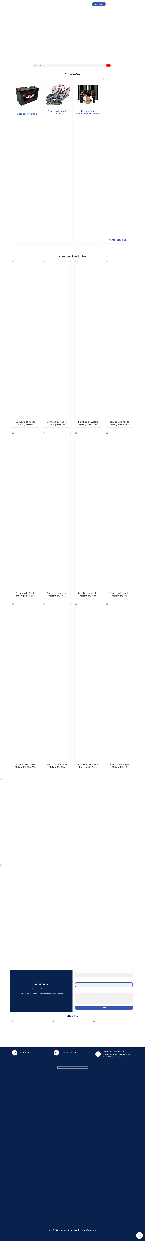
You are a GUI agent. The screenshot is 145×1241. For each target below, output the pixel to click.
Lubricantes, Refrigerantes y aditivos (87, 112)
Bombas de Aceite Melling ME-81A (57, 765)
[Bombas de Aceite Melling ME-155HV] (119, 339)
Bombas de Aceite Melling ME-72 (119, 765)
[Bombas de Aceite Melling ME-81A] (56, 682)
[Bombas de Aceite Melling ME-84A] (88, 511)
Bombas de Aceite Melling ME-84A (88, 594)
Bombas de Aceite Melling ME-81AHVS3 (25, 765)
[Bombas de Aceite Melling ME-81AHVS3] (25, 682)
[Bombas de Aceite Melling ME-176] (56, 339)
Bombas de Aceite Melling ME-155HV (119, 423)
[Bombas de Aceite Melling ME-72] (119, 682)
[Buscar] (124, 4)
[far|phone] (15, 1052)
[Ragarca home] (27, 94)
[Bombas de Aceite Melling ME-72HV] (88, 682)
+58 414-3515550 (25, 1053)
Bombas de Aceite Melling (57, 112)
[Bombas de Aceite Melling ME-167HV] (88, 339)
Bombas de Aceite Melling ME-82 (119, 594)
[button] (139, 1235)
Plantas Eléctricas (117, 239)
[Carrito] (118, 4)
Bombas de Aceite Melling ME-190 (25, 423)
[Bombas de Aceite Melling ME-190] (25, 339)
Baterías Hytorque (27, 113)
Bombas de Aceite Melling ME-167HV (88, 423)
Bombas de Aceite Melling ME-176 (57, 423)
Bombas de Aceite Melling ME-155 (57, 594)
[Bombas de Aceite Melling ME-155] (56, 511)
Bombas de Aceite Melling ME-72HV (88, 765)
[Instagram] (131, 4)
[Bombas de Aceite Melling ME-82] (119, 511)
